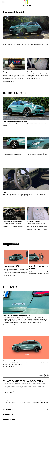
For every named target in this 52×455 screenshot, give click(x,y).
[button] (27, 252)
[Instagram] (48, 375)
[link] (26, 32)
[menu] (3, 2)
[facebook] (45, 375)
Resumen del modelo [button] (26, 5)
